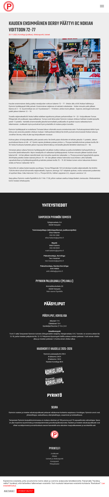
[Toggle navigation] (102, 6)
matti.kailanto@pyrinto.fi (54, 251)
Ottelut (54, 456)
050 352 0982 (54, 235)
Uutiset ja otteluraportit (54, 459)
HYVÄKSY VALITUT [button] (25, 491)
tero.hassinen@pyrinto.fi (54, 261)
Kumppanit (54, 461)
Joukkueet (54, 454)
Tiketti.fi (12, 334)
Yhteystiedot (54, 464)
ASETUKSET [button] (9, 491)
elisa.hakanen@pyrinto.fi (54, 238)
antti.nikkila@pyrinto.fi (54, 271)
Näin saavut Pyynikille (55, 291)
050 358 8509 (54, 248)
